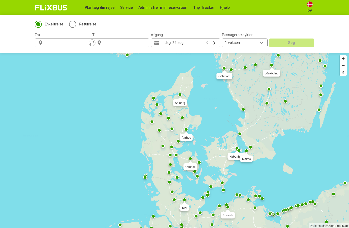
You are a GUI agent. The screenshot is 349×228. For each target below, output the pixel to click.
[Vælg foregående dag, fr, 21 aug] (207, 43)
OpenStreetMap (337, 225)
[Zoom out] (343, 65)
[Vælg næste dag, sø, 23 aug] (214, 43)
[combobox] (67, 43)
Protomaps (317, 225)
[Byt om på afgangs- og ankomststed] (92, 42)
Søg (291, 42)
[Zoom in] (343, 58)
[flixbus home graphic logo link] (50, 7)
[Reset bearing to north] (343, 72)
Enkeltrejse (54, 24)
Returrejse (87, 24)
